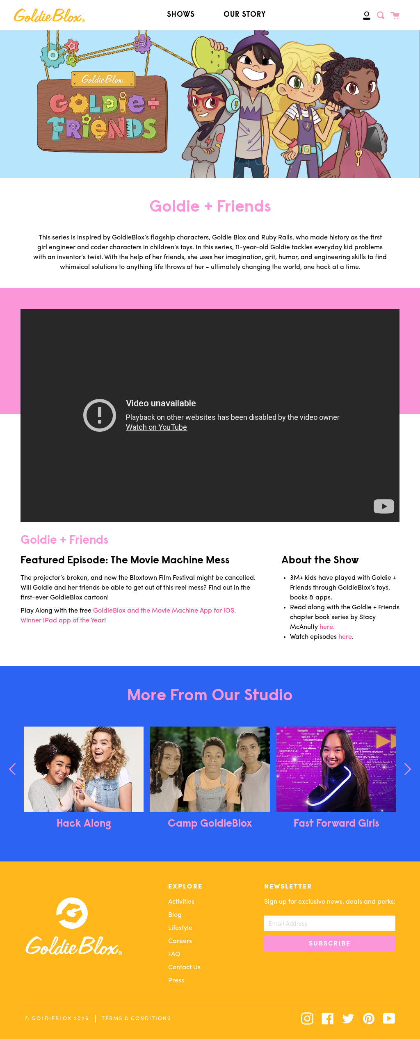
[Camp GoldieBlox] (210, 769)
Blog (175, 915)
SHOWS (181, 15)
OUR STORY (245, 15)
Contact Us (184, 967)
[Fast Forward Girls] (336, 769)
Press (176, 980)
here (345, 637)
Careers (180, 941)
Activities (181, 902)
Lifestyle (180, 928)
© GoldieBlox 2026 (57, 1018)
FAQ (174, 954)
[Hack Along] (84, 769)
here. (327, 627)
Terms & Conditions (136, 1018)
